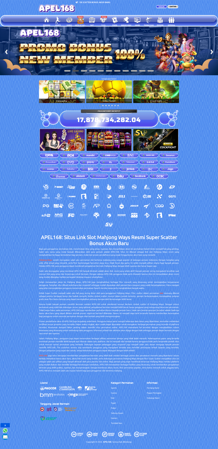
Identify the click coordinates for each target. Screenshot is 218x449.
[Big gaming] (84, 196)
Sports (114, 387)
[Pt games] (71, 206)
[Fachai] (71, 215)
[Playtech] (172, 187)
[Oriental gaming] (147, 196)
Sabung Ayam (117, 413)
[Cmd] (71, 187)
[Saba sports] (84, 187)
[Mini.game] (71, 196)
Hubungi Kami (153, 398)
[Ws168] (172, 215)
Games (114, 418)
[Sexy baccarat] (147, 187)
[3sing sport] (96, 187)
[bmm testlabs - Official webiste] (53, 396)
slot (161, 293)
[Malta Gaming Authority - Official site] (78, 396)
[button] (67, 71)
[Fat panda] (58, 206)
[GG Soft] (122, 187)
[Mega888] (134, 215)
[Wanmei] (134, 187)
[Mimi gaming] (58, 215)
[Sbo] (58, 187)
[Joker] (134, 206)
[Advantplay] (96, 206)
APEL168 (43, 355)
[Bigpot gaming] (109, 196)
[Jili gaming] (122, 196)
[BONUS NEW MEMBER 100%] (109, 51)
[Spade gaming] (109, 206)
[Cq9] (159, 206)
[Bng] (172, 206)
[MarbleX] (159, 196)
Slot (112, 398)
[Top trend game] (96, 196)
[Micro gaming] (159, 187)
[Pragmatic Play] (109, 187)
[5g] (84, 206)
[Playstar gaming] (147, 206)
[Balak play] (159, 215)
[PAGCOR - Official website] (49, 389)
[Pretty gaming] (58, 196)
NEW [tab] (104, 78)
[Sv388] (109, 225)
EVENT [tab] (109, 78)
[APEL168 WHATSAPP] (5, 430)
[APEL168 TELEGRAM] (5, 436)
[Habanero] (122, 206)
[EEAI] (172, 196)
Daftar (173, 6)
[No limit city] (84, 215)
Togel (113, 403)
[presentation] (6, 51)
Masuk (162, 7)
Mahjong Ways (45, 260)
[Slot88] (46, 215)
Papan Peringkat (154, 393)
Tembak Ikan (116, 423)
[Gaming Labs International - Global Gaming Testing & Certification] (92, 389)
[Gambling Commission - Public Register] (68, 389)
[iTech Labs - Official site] (81, 389)
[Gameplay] (46, 196)
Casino (114, 393)
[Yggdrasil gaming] (96, 215)
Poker (113, 408)
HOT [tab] (114, 78)
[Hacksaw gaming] (122, 215)
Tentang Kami (153, 387)
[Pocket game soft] (46, 206)
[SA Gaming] (134, 196)
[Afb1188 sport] (46, 187)
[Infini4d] (147, 215)
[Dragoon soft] (109, 215)
